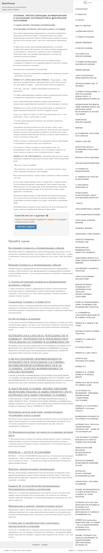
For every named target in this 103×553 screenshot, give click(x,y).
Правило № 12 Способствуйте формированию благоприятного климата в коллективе (34, 487)
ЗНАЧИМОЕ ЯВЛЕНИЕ (83, 228)
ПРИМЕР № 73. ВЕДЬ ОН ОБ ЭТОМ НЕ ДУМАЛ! (17, 550)
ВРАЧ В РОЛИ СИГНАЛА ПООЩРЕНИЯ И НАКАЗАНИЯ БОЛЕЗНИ (86, 149)
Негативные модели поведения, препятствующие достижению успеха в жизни (35, 413)
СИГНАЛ (79, 203)
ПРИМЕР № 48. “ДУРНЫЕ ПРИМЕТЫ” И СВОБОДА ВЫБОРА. (84, 374)
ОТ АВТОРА (79, 20)
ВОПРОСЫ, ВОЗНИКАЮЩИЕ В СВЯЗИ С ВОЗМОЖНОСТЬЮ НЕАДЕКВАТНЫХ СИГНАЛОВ (87, 304)
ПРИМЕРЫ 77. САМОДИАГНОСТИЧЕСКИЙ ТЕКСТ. (83, 550)
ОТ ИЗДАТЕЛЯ (80, 14)
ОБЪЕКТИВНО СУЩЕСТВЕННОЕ (87, 234)
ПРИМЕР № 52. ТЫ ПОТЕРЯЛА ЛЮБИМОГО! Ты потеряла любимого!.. (86, 408)
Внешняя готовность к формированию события (34, 264)
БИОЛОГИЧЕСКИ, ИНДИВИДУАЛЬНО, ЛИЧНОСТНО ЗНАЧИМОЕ (85, 249)
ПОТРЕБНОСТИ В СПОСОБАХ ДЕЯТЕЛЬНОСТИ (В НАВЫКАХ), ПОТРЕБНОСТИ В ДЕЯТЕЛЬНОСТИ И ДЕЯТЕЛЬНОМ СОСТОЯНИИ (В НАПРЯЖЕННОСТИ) (39, 338)
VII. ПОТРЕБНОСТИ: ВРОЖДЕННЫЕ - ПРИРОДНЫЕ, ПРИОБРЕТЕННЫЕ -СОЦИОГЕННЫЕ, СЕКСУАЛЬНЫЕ (87, 395)
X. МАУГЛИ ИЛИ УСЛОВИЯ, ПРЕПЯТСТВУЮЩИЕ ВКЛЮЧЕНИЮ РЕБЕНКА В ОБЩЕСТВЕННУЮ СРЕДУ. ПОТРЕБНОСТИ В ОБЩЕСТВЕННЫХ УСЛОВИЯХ (40, 392)
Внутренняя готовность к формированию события (36, 247)
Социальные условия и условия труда (29, 301)
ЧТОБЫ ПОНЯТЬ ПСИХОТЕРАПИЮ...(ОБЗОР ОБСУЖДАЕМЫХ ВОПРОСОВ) (86, 195)
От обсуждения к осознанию (24, 318)
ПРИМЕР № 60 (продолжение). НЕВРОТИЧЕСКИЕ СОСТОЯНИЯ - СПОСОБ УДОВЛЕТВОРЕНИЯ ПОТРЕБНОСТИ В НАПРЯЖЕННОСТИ (87, 525)
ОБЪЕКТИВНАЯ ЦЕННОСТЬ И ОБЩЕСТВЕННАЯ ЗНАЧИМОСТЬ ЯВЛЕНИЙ (87, 260)
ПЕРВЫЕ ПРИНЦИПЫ (83, 42)
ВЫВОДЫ (79, 128)
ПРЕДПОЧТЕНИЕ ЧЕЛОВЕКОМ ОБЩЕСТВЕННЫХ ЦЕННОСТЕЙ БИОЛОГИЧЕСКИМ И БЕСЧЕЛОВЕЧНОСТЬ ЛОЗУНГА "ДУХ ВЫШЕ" (87, 109)
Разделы (44, 545)
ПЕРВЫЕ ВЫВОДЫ (82, 70)
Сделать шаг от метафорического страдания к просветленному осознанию (34, 524)
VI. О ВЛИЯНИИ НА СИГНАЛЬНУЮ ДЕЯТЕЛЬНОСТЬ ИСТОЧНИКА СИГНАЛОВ (87, 315)
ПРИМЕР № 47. (80, 366)
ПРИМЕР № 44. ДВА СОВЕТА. (86, 353)
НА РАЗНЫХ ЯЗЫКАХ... (84, 347)
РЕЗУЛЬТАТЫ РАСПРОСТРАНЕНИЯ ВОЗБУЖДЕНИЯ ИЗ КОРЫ (85, 473)
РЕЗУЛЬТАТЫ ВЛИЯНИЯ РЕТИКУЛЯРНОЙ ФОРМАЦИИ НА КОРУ (86, 462)
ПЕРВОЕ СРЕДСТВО (83, 141)
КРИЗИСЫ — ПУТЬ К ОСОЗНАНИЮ (29, 452)
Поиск (87, 2)
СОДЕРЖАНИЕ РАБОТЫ (84, 31)
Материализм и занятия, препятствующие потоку (35, 505)
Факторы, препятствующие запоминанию (31, 468)
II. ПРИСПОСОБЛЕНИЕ (84, 48)
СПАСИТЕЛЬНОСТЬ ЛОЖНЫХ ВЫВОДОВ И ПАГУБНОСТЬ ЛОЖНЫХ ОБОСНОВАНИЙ (86, 439)
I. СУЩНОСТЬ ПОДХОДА (84, 37)
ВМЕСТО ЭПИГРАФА (83, 26)
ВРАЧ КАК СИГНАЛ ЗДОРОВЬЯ (87, 157)
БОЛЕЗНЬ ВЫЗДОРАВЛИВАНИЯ (87, 163)
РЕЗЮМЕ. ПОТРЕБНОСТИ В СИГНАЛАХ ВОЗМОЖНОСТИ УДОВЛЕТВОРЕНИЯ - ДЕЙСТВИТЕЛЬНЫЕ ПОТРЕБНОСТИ (86, 540)
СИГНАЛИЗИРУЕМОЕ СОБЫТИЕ (87, 209)
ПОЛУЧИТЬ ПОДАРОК (26, 227)
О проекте (36, 545)
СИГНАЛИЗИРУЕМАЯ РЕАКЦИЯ (87, 214)
